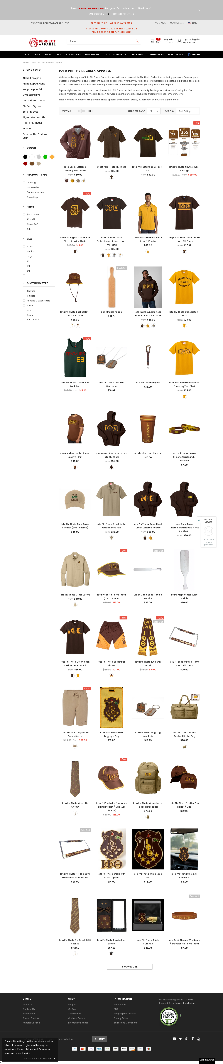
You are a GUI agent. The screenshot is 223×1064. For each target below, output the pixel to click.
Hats (29, 310)
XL (28, 261)
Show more (130, 966)
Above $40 (32, 224)
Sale (29, 229)
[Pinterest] (192, 1039)
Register (196, 39)
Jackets (31, 291)
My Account (189, 42)
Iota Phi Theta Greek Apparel (47, 62)
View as (66, 111)
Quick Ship (32, 197)
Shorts (30, 305)
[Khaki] (38, 163)
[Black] (25, 156)
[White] (32, 156)
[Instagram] (186, 1039)
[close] (199, 10)
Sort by (169, 111)
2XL (28, 265)
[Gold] (52, 156)
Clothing (31, 182)
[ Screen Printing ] (123, 13)
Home (26, 62)
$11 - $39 (31, 219)
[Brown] (32, 163)
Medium (31, 251)
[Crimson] (25, 163)
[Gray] (38, 156)
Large (29, 256)
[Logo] (42, 42)
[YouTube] (198, 1039)
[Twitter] (180, 1039)
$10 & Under (33, 214)
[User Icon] (179, 41)
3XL (28, 270)
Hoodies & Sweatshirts (38, 300)
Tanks (30, 315)
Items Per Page (136, 111)
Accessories (33, 187)
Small (29, 246)
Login (186, 39)
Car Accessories (35, 192)
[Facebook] (174, 1039)
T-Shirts (31, 295)
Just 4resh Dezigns (187, 1003)
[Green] (45, 156)
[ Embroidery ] (97, 13)
